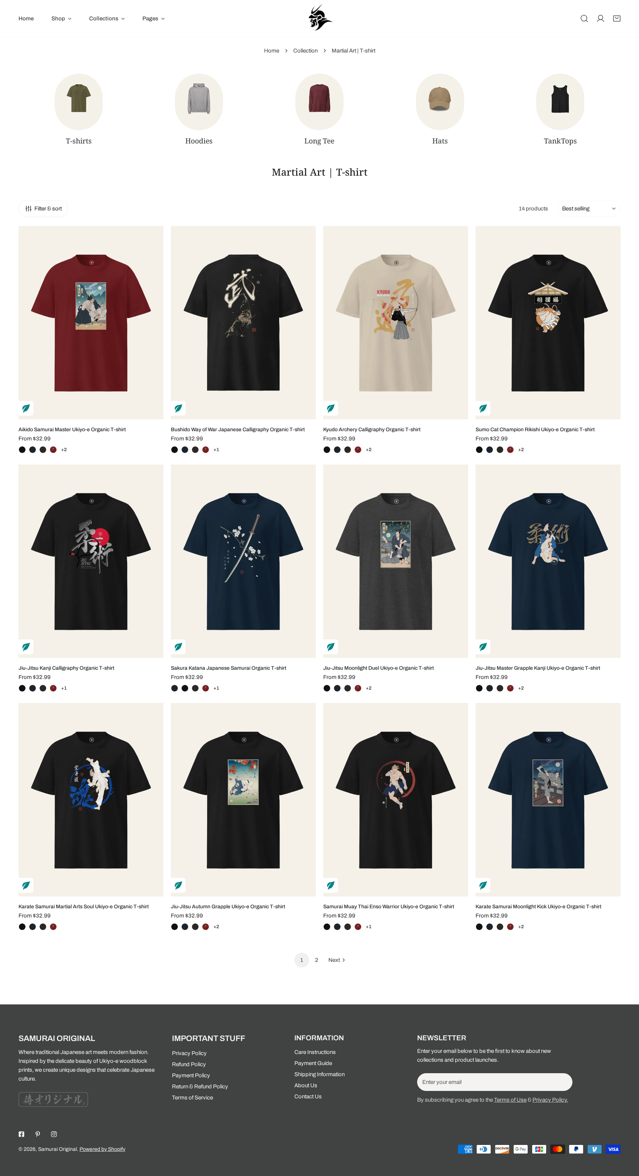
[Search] (584, 18)
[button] (617, 18)
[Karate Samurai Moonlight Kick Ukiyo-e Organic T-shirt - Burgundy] (510, 926)
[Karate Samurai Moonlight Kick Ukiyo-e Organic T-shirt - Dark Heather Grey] (500, 926)
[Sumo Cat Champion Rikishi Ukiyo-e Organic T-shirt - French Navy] (489, 449)
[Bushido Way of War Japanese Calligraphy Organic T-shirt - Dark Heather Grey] (195, 449)
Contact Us (308, 1096)
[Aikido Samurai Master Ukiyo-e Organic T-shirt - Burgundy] (53, 449)
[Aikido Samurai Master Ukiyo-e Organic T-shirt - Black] (22, 449)
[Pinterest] (38, 1134)
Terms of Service (192, 1098)
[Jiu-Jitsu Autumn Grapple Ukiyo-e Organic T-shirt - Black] (174, 926)
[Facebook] (21, 1134)
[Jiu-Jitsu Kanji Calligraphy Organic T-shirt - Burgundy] (53, 688)
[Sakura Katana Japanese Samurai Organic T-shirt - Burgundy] (205, 688)
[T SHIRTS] (79, 102)
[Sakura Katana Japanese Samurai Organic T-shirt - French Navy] (174, 688)
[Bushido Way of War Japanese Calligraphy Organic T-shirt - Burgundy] (205, 449)
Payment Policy (191, 1075)
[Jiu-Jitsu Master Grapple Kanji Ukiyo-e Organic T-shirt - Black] (479, 688)
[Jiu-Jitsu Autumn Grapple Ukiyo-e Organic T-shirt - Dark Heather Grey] (195, 926)
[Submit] (563, 1081)
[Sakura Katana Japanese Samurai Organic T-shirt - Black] (185, 688)
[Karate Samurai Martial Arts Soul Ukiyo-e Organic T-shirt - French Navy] (32, 926)
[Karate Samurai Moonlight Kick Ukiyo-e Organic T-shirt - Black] (479, 926)
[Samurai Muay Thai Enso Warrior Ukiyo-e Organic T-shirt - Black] (327, 926)
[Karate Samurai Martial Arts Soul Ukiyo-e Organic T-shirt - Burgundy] (53, 926)
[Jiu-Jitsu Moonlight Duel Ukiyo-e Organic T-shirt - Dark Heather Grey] (347, 688)
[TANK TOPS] (560, 102)
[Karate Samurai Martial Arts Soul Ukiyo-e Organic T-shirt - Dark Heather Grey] (43, 926)
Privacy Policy (189, 1053)
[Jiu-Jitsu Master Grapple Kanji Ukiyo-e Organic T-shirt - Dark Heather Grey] (500, 688)
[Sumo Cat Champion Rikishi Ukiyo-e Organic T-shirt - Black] (479, 449)
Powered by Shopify (102, 1149)
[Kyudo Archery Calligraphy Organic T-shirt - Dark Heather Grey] (347, 449)
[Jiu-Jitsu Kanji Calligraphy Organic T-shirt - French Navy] (32, 688)
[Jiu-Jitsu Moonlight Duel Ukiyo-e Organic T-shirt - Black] (327, 688)
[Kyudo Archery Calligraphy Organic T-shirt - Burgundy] (358, 449)
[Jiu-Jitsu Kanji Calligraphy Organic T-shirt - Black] (22, 688)
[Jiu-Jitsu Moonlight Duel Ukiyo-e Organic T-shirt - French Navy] (337, 688)
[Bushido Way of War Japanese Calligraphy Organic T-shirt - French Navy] (185, 449)
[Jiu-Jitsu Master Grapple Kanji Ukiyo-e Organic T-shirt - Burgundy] (510, 688)
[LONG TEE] (319, 102)
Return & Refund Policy (200, 1086)
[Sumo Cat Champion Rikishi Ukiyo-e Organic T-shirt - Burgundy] (510, 449)
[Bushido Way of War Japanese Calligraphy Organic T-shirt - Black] (174, 449)
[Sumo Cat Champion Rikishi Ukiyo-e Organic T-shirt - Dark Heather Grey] (500, 449)
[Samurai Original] (319, 18)
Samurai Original (57, 1149)
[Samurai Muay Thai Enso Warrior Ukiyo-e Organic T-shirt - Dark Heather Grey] (347, 926)
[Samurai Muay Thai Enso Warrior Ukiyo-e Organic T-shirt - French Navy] (337, 926)
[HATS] (440, 102)
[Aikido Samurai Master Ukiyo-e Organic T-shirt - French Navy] (32, 449)
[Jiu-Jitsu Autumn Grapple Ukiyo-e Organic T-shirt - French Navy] (185, 926)
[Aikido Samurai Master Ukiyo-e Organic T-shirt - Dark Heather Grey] (43, 449)
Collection (305, 51)
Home (271, 51)
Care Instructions (315, 1052)
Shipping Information (319, 1074)
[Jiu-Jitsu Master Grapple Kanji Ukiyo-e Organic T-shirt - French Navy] (489, 688)
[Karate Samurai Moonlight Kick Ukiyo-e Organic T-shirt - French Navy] (489, 926)
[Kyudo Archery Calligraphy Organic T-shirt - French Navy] (337, 449)
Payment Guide (313, 1063)
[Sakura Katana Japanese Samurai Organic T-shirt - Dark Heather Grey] (195, 688)
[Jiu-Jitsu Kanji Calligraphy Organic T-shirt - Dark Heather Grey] (43, 688)
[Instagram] (54, 1134)
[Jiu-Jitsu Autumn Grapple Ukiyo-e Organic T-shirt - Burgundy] (205, 926)
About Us (305, 1085)
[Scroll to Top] (625, 1136)
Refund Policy (189, 1064)
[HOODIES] (199, 102)
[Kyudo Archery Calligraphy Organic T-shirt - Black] (327, 449)
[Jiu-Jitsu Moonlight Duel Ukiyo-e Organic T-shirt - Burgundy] (358, 688)
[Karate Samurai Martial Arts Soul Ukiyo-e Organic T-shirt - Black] (22, 926)
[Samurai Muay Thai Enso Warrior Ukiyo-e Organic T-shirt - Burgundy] (358, 926)
